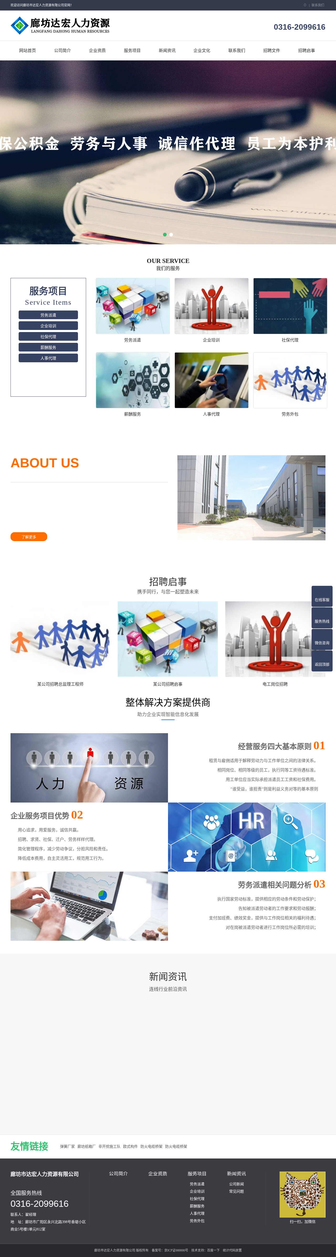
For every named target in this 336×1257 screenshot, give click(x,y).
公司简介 (62, 50)
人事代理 (48, 358)
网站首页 (27, 50)
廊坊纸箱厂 (86, 1147)
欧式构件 (130, 1147)
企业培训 (48, 326)
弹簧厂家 (67, 1147)
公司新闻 (236, 1184)
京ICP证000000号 (176, 1250)
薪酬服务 (48, 347)
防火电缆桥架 (151, 1147)
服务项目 (132, 50)
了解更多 (29, 537)
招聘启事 (306, 50)
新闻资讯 (167, 50)
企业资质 (97, 50)
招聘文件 (271, 50)
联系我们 (318, 5)
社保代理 (48, 337)
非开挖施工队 (109, 1147)
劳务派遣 (48, 315)
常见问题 (236, 1191)
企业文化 (201, 50)
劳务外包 (197, 1221)
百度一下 (213, 1250)
